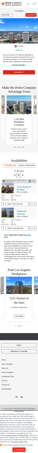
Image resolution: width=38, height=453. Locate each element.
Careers (4, 381)
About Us (5, 368)
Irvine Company (7, 364)
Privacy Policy (23, 435)
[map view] (23, 175)
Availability (19, 72)
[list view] (15, 175)
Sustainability (6, 389)
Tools (19, 345)
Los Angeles (19, 11)
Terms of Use (11, 435)
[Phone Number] (34, 204)
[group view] (19, 175)
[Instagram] (16, 397)
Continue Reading (18, 65)
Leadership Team (8, 376)
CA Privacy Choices (17, 442)
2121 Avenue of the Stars (24, 188)
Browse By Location (19, 351)
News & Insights (7, 372)
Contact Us (6, 385)
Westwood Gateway (21, 212)
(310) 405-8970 (27, 410)
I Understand (19, 450)
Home (4, 360)
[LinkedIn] (21, 397)
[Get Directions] (3, 204)
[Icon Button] (15, 46)
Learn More (19, 316)
